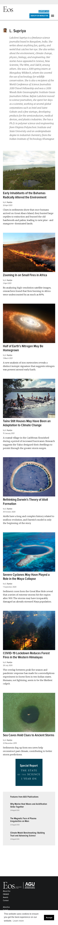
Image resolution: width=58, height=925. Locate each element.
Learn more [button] (18, 921)
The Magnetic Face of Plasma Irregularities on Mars (23, 820)
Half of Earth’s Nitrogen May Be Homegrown (23, 348)
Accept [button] (49, 917)
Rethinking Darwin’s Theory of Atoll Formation (25, 502)
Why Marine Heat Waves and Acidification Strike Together (28, 805)
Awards (5, 897)
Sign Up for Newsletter (39, 16)
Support (43, 11)
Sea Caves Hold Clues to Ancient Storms (28, 735)
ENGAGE (6, 894)
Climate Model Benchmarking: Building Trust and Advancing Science (27, 834)
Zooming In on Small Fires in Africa (25, 275)
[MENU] (53, 16)
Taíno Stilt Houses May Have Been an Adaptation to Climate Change (27, 423)
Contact (6, 900)
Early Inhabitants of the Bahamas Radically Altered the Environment (24, 195)
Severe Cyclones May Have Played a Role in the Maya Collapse (26, 577)
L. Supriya (8, 202)
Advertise (6, 907)
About (6, 891)
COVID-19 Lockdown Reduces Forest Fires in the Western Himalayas (26, 655)
